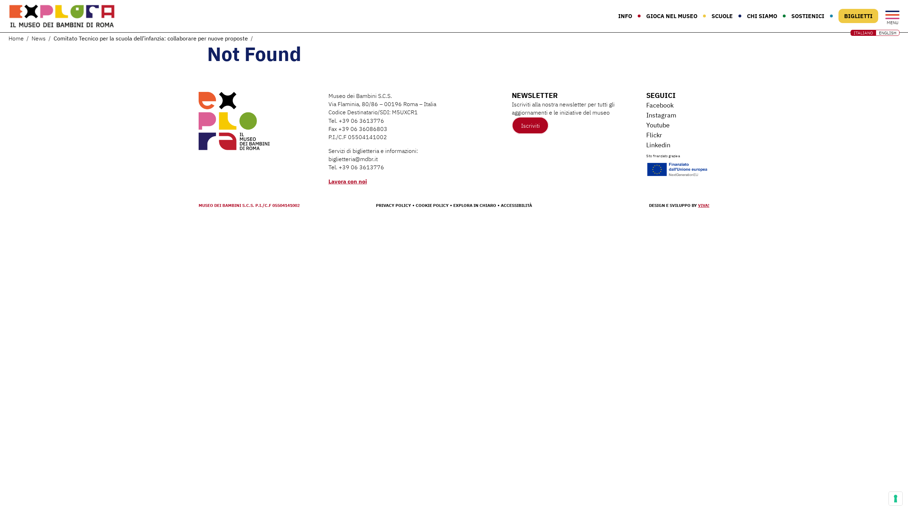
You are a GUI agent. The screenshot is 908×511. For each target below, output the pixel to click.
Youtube (658, 125)
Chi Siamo (762, 16)
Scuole (722, 16)
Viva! (703, 205)
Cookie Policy (432, 205)
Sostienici (807, 16)
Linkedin (658, 145)
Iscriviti (530, 125)
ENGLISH (887, 32)
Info (625, 16)
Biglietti (858, 16)
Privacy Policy (393, 205)
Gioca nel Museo (671, 16)
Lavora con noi (347, 181)
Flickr (654, 135)
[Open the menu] (892, 15)
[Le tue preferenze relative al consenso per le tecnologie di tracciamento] (895, 498)
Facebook (660, 105)
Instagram (661, 115)
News (39, 38)
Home (16, 38)
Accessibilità (516, 205)
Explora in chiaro (474, 205)
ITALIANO (863, 32)
